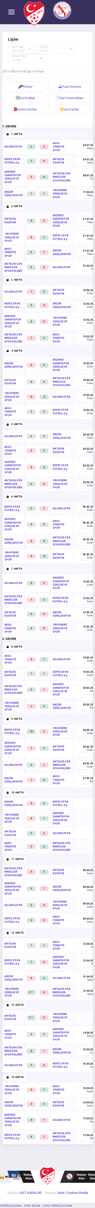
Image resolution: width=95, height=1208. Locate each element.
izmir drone (32, 1205)
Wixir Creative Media (72, 1193)
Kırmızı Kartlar (27, 109)
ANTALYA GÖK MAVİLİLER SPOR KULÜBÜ (61, 177)
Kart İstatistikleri (72, 98)
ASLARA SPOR (13, 146)
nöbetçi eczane (10, 1205)
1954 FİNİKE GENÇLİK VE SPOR (60, 194)
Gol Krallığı (27, 98)
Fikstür (28, 86)
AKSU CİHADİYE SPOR (58, 147)
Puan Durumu (71, 86)
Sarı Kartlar (71, 109)
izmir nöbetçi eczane (57, 1205)
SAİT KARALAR (30, 1193)
